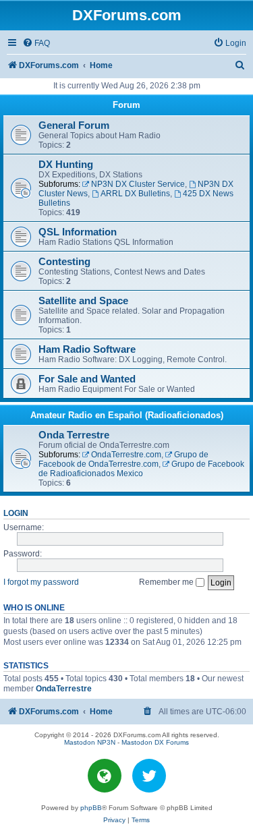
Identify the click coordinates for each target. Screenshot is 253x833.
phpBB (91, 807)
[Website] (104, 776)
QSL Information (77, 232)
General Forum (73, 125)
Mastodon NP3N (89, 742)
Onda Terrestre (73, 435)
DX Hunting (65, 164)
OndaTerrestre (64, 688)
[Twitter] (149, 776)
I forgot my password (41, 582)
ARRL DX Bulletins (135, 193)
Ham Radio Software (87, 349)
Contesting (64, 261)
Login (15, 513)
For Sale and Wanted (87, 379)
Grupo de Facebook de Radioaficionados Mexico (141, 468)
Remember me (167, 582)
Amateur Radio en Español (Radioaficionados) (126, 415)
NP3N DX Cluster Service (138, 184)
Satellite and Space (83, 300)
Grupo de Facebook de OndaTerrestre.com (123, 459)
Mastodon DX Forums (155, 742)
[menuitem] (36, 43)
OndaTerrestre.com (126, 454)
